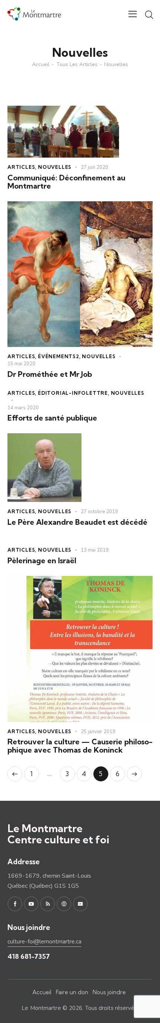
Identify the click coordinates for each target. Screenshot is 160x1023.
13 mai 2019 (95, 550)
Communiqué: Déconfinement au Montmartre (66, 182)
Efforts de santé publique (52, 418)
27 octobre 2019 (99, 511)
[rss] (47, 903)
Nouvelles (54, 167)
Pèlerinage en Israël (41, 561)
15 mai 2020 (21, 363)
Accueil (40, 64)
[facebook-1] (14, 903)
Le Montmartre (41, 1008)
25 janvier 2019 (98, 731)
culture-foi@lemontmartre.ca (44, 941)
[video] (80, 903)
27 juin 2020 (94, 167)
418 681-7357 (28, 956)
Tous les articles (77, 64)
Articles (21, 167)
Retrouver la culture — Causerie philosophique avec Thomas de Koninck (80, 746)
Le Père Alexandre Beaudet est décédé (77, 522)
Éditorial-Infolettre (73, 393)
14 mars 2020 (23, 407)
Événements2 (58, 356)
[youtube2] (31, 903)
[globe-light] (64, 903)
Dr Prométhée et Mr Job (49, 374)
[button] (132, 13)
